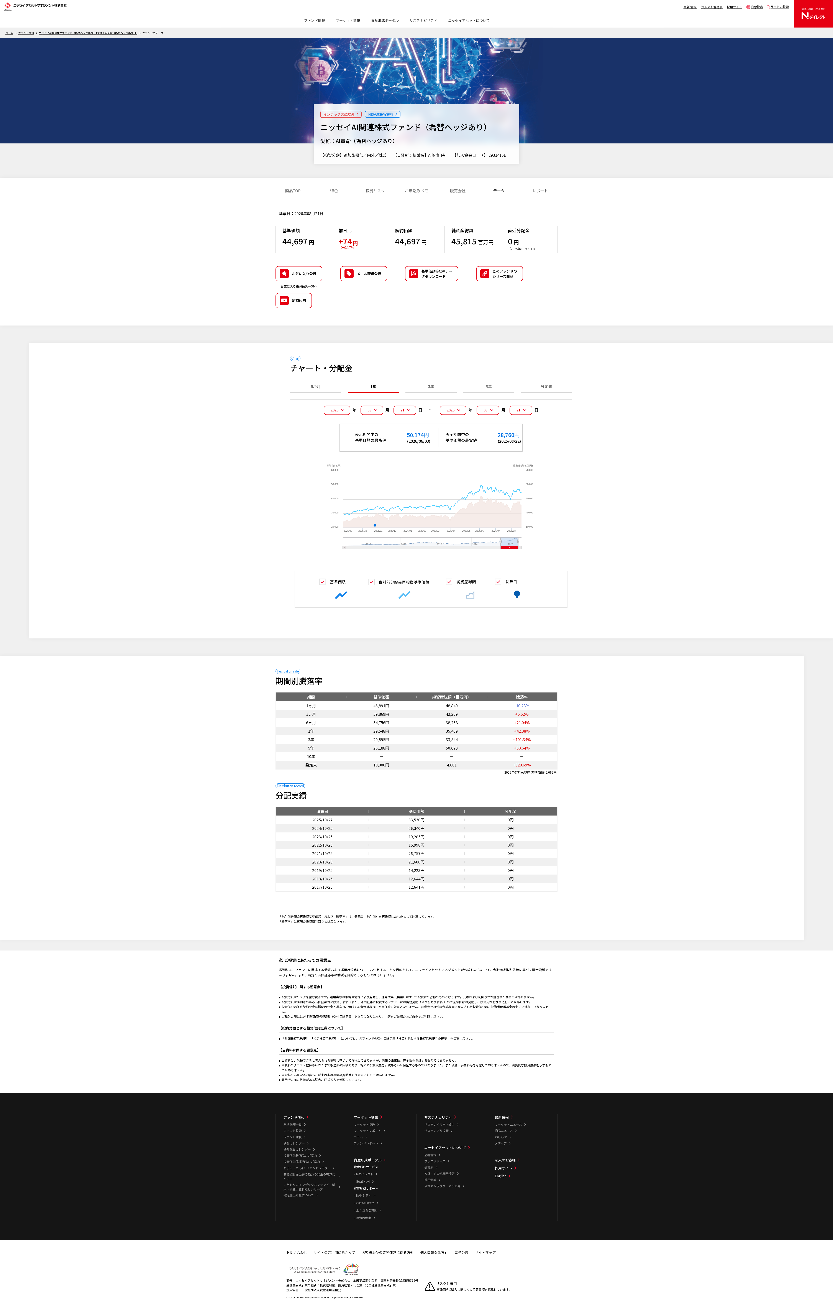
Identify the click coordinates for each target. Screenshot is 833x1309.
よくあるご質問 (366, 1210)
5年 (489, 386)
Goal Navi (363, 1181)
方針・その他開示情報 (439, 1173)
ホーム (9, 33)
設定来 (546, 386)
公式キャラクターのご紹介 (442, 1186)
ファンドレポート (366, 1143)
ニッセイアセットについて (445, 1147)
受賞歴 (428, 1167)
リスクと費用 (446, 1283)
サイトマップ (485, 1252)
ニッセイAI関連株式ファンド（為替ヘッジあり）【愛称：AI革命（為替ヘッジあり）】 (88, 33)
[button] (499, 273)
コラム (358, 1137)
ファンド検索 (293, 1130)
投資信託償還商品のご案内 (302, 1161)
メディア (501, 1143)
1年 (373, 386)
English (757, 6)
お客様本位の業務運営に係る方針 (388, 1252)
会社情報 (430, 1155)
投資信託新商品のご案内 (300, 1155)
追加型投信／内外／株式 (365, 155)
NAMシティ (363, 1195)
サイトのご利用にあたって (334, 1252)
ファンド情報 (26, 33)
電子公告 (461, 1252)
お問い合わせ (365, 1203)
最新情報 (690, 7)
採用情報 (430, 1179)
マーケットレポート (367, 1130)
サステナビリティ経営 (439, 1124)
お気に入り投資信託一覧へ (299, 286)
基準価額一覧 (293, 1124)
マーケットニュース (508, 1124)
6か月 (316, 386)
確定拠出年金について (299, 1195)
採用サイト (734, 7)
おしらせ (501, 1137)
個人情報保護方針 (434, 1252)
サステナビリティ (438, 1117)
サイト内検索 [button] (780, 7)
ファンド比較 (293, 1137)
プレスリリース (434, 1161)
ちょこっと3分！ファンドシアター (307, 1168)
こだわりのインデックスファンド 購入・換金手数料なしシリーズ (309, 1186)
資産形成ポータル (368, 1160)
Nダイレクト (364, 1174)
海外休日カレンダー (297, 1149)
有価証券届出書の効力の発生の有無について (309, 1176)
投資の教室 (363, 1218)
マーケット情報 (366, 1117)
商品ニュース (504, 1130)
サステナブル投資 (436, 1130)
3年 (431, 386)
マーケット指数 (364, 1124)
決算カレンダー (294, 1143)
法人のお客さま (712, 7)
